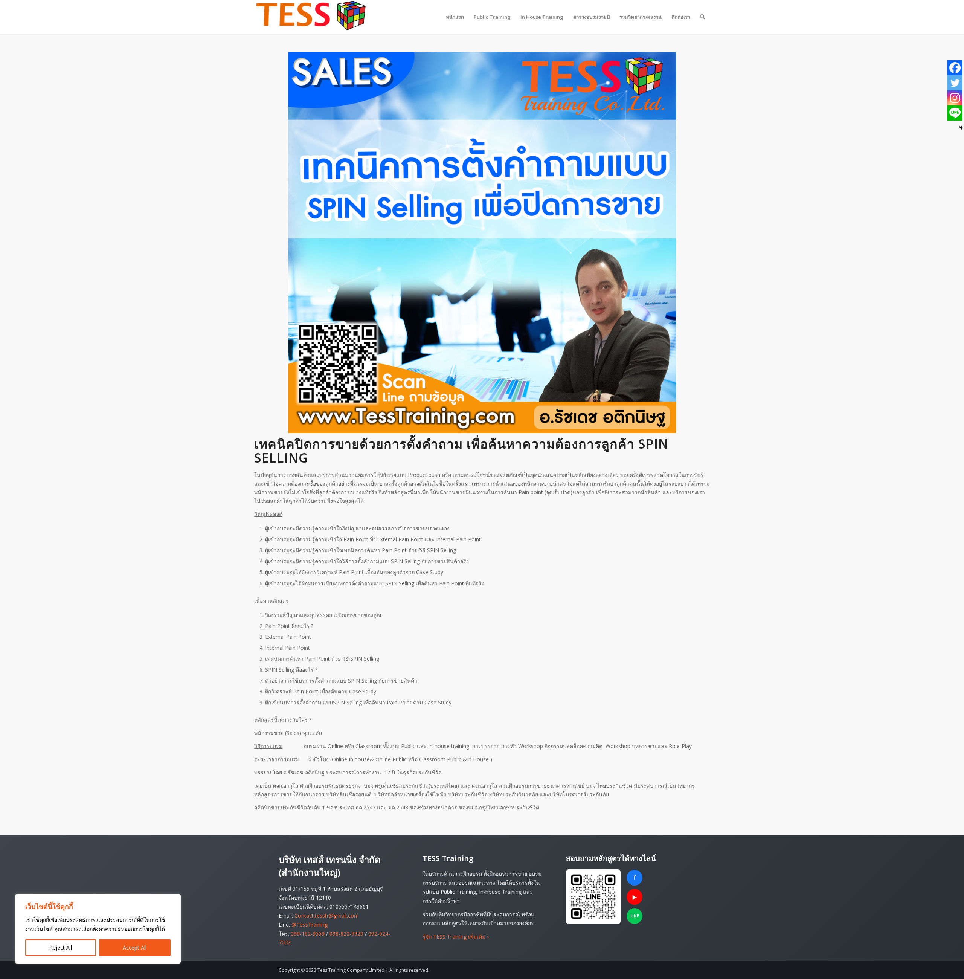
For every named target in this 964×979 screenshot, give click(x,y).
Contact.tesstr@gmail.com (326, 915)
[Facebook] (954, 67)
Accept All (134, 947)
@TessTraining (309, 924)
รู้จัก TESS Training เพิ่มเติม (455, 936)
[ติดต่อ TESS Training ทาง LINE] (593, 896)
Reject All (60, 947)
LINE (635, 915)
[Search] (702, 17)
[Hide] (961, 128)
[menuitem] (455, 17)
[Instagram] (954, 97)
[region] (98, 929)
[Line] (954, 113)
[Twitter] (954, 82)
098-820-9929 (346, 933)
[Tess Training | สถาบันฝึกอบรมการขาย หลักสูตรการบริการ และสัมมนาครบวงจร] (310, 17)
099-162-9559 (308, 933)
